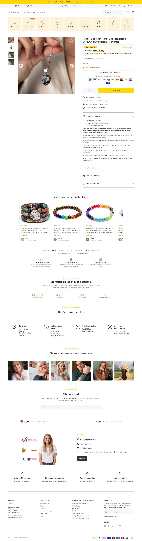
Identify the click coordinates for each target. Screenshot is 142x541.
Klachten (74, 511)
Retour (42, 506)
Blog (41, 516)
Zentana (15, 537)
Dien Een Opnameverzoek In (80, 518)
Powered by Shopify (22, 537)
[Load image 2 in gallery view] (11, 47)
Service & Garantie (77, 513)
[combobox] (113, 12)
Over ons (43, 508)
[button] (133, 12)
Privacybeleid (76, 506)
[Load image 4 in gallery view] (11, 62)
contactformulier (97, 452)
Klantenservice (87, 439)
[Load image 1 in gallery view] (11, 40)
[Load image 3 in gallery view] (11, 55)
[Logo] (13, 12)
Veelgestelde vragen (46, 511)
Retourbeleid (76, 508)
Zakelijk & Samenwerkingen (80, 516)
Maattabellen (44, 513)
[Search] (104, 12)
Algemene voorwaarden (79, 503)
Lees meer (24, 235)
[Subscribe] (99, 407)
